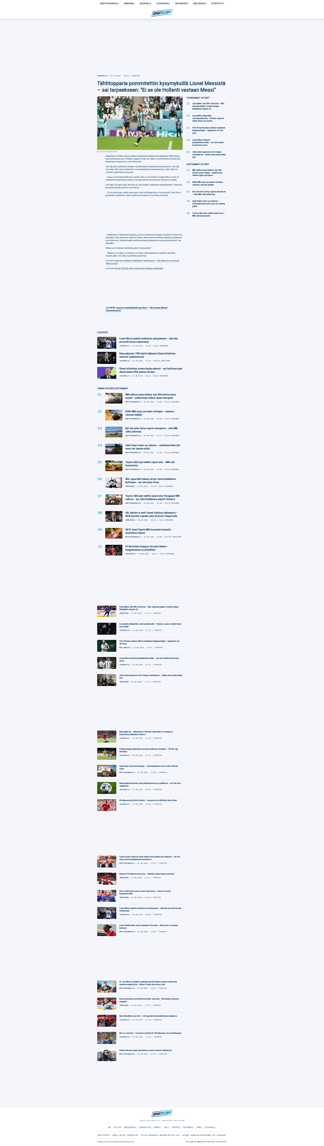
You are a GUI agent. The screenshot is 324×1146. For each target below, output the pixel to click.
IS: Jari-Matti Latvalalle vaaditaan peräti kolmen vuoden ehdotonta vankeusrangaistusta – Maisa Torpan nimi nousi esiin (148, 983)
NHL (109, 1127)
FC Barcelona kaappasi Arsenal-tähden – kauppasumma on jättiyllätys (146, 548)
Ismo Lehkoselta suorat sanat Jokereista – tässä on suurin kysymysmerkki (145, 892)
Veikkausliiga (145, 1127)
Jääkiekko (129, 3)
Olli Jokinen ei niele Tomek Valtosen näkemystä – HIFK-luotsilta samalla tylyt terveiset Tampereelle (151, 514)
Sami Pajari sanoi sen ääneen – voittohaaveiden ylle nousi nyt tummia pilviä (152, 447)
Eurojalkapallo (130, 1127)
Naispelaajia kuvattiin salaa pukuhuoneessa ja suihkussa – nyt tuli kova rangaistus (150, 784)
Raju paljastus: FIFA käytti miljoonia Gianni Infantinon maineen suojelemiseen (147, 355)
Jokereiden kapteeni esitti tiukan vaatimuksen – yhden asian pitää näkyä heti (150, 676)
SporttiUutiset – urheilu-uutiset (111, 1135)
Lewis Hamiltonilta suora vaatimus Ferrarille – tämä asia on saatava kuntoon (148, 926)
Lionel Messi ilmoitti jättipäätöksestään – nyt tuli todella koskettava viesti (149, 659)
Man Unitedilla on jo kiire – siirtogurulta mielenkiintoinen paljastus (148, 1016)
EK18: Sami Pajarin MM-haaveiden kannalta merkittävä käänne (148, 531)
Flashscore (221, 1135)
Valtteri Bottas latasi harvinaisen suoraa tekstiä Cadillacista (145, 1050)
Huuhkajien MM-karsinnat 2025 (203, 1135)
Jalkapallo (145, 3)
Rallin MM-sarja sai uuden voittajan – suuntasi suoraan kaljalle (149, 413)
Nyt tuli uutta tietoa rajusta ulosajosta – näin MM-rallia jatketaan (151, 430)
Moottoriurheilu (109, 3)
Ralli (167, 1127)
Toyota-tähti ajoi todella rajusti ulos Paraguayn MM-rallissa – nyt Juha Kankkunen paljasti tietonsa (152, 497)
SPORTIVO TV (217, 3)
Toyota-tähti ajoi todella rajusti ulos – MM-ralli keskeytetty (150, 464)
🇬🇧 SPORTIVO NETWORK (206, 1142)
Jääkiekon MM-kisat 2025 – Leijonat (174, 1135)
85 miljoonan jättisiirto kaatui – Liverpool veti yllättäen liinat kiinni (148, 800)
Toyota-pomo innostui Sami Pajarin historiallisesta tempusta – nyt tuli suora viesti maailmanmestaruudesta (149, 858)
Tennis (199, 1127)
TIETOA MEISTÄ (190, 1142)
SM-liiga (117, 1127)
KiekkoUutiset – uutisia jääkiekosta (142, 1135)
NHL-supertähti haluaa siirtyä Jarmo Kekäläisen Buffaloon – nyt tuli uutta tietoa (150, 480)
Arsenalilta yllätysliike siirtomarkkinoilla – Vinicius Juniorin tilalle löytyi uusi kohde (150, 625)
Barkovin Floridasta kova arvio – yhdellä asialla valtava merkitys (146, 874)
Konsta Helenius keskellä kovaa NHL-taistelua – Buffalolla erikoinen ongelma (149, 1000)
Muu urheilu (199, 3)
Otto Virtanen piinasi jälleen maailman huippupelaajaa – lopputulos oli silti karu (149, 642)
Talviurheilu (181, 3)
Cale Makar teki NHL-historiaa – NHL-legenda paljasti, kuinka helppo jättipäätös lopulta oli (149, 608)
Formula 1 (158, 1127)
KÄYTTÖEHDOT (221, 1142)
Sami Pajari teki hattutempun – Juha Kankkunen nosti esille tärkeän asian (148, 767)
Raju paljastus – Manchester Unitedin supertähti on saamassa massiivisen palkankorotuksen (146, 733)
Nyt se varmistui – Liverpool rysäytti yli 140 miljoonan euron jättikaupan (150, 1033)
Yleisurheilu (163, 3)
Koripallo (176, 1127)
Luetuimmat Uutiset (197, 164)
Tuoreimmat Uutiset (198, 97)
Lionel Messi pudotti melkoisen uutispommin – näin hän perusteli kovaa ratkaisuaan (148, 340)
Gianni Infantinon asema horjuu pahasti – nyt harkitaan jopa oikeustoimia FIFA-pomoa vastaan (150, 370)
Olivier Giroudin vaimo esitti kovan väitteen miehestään (139, 268)
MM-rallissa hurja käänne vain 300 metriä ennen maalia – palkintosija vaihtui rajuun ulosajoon (150, 396)
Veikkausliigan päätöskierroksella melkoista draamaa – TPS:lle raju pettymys (148, 750)
